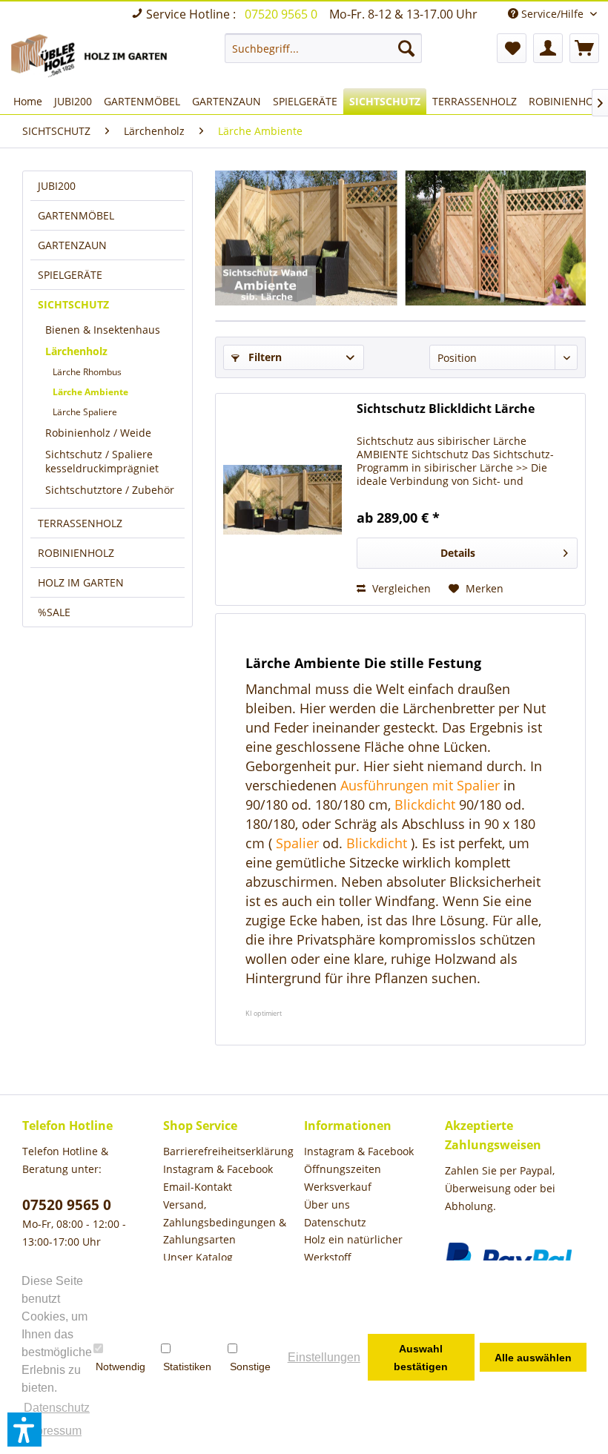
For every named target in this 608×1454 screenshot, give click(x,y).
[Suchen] (406, 48)
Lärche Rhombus (87, 372)
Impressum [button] (53, 1430)
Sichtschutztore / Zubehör (109, 490)
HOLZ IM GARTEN (81, 582)
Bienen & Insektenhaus (102, 330)
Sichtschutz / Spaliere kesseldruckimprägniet (102, 461)
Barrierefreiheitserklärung (228, 1151)
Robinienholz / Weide (98, 433)
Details (457, 553)
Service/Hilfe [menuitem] (552, 14)
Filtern (263, 357)
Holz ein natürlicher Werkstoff (353, 1248)
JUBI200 (57, 186)
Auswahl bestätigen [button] (421, 1357)
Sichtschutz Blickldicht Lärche (446, 409)
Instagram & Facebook (218, 1169)
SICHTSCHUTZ (73, 304)
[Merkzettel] (511, 48)
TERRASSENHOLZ (80, 523)
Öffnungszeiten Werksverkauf (342, 1178)
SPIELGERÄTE (70, 275)
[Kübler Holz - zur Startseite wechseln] (91, 57)
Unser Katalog (198, 1257)
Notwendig (120, 1366)
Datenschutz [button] (57, 1407)
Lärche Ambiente (90, 392)
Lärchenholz (76, 351)
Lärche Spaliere (85, 412)
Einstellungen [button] (324, 1357)
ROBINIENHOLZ (76, 553)
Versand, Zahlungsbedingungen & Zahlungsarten (224, 1222)
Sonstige (250, 1366)
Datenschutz (335, 1222)
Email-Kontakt (197, 1187)
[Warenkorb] (584, 48)
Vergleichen (400, 588)
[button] (24, 1429)
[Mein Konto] (548, 48)
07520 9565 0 (282, 14)
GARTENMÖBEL (76, 215)
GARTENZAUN (72, 245)
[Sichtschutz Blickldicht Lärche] (282, 499)
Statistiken (187, 1366)
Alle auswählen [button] (533, 1358)
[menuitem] (324, 48)
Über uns (327, 1204)
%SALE (54, 612)
